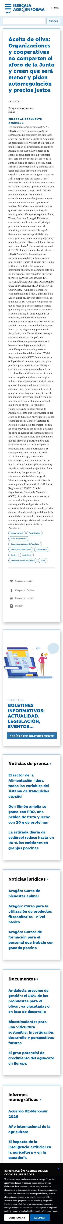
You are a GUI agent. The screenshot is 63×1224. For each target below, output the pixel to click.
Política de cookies (50, 1211)
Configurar (17, 1217)
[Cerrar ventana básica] (58, 1169)
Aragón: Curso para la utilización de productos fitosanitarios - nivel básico (30, 913)
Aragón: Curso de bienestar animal (24, 893)
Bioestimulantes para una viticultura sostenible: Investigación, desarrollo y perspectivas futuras (31, 1032)
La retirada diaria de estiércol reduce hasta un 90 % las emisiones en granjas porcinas (31, 839)
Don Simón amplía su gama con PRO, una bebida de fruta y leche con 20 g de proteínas (29, 814)
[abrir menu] (8, 6)
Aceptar (40, 1217)
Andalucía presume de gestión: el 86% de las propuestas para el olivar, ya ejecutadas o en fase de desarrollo (29, 1001)
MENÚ (8, 12)
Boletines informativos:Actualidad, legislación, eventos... (26, 715)
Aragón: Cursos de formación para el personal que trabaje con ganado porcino (31, 939)
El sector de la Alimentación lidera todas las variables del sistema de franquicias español (28, 785)
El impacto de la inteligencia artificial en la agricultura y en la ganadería (29, 1149)
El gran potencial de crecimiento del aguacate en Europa (31, 1058)
